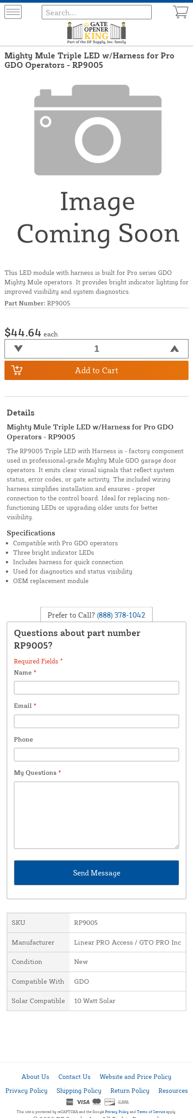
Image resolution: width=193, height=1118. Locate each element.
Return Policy (129, 1090)
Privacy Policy (26, 1090)
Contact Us (74, 1076)
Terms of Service (151, 1111)
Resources (173, 1090)
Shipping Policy (79, 1090)
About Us (35, 1076)
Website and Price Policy (135, 1076)
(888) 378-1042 (120, 614)
